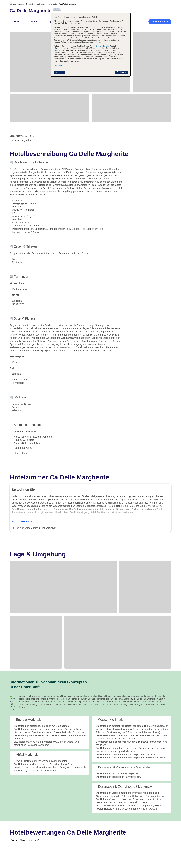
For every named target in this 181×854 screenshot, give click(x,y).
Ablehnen (59, 72)
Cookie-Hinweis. (102, 46)
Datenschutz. (59, 50)
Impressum (58, 65)
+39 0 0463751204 (23, 448)
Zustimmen (121, 72)
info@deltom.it (21, 453)
